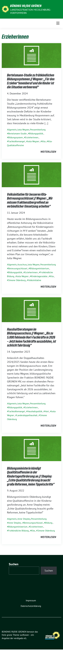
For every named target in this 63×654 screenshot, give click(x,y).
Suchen (13, 564)
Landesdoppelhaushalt (27, 415)
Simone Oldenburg (17, 280)
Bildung (48, 522)
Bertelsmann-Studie (17, 133)
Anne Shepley (23, 518)
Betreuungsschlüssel (17, 268)
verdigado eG (20, 638)
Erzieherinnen (31, 137)
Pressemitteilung (38, 129)
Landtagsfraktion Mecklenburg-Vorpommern (30, 11)
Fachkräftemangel (16, 141)
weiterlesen (48, 151)
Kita (43, 141)
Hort (47, 411)
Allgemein (12, 129)
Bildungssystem (15, 137)
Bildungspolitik (36, 133)
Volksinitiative (34, 280)
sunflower (24, 635)
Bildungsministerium (39, 268)
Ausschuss (22, 264)
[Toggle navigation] (58, 23)
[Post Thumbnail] (31, 55)
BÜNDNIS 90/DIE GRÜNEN (25, 6)
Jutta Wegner (23, 129)
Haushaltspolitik (34, 411)
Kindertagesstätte (39, 276)
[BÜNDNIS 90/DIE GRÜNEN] (5, 9)
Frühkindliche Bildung (18, 530)
